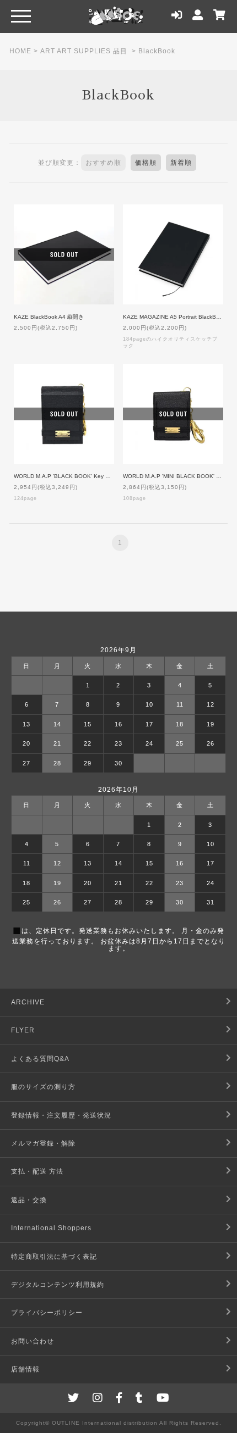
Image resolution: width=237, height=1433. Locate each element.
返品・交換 (29, 1200)
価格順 (146, 162)
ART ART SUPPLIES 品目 (83, 51)
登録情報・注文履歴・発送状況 (61, 1115)
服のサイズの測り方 (43, 1087)
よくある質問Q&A (40, 1059)
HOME (20, 51)
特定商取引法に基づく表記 (54, 1256)
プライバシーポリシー (47, 1313)
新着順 (181, 162)
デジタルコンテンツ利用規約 (57, 1284)
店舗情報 (25, 1369)
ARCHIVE (28, 1002)
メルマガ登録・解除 (43, 1143)
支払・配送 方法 (37, 1171)
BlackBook (156, 51)
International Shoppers (51, 1228)
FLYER (23, 1030)
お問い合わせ (32, 1341)
